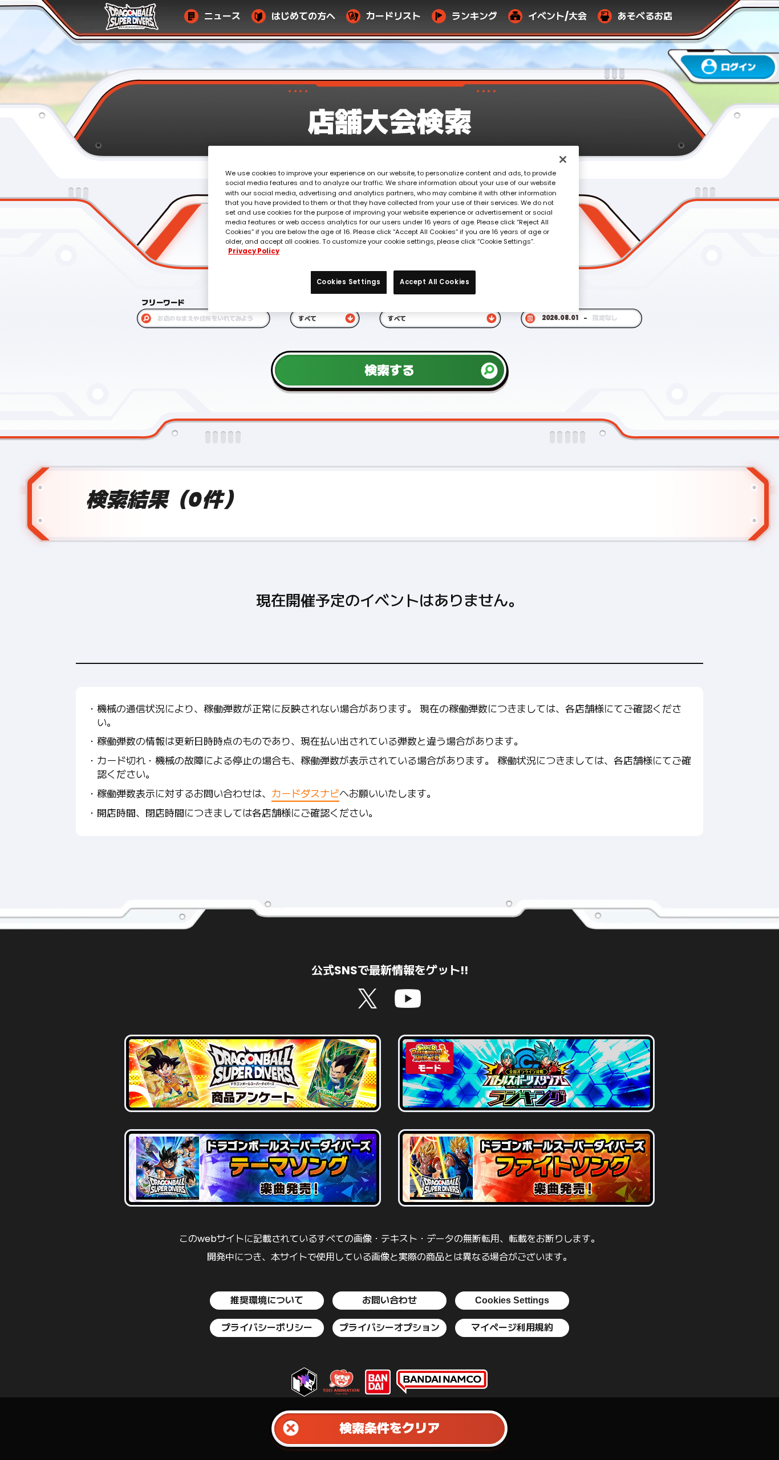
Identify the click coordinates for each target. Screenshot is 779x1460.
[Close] (562, 159)
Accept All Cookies (434, 281)
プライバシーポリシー (267, 1328)
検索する (389, 369)
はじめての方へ (303, 16)
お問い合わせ (389, 1300)
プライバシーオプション (389, 1328)
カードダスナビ (305, 794)
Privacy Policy (253, 251)
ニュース (222, 16)
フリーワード (163, 302)
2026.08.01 (560, 318)
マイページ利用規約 (512, 1328)
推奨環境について (266, 1300)
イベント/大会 (557, 16)
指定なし (605, 318)
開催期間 (540, 302)
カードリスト (393, 16)
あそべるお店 (645, 16)
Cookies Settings (512, 1300)
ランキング (474, 16)
